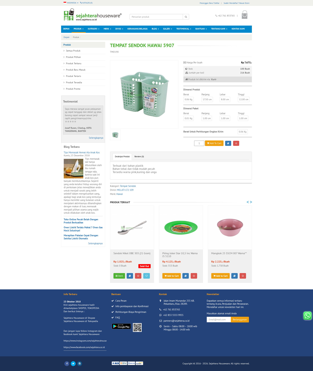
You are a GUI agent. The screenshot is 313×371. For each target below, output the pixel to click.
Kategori (93, 28)
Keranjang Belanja (137, 28)
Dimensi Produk (191, 89)
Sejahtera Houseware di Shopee (79, 317)
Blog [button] (154, 28)
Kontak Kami (238, 28)
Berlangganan (240, 319)
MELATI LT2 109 (125, 189)
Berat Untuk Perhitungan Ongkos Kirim (203, 131)
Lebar (222, 94)
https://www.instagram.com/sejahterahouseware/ (88, 340)
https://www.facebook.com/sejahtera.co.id (84, 347)
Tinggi (241, 94)
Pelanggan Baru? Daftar (209, 3)
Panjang (205, 94)
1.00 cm (207, 118)
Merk (107, 28)
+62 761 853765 (171, 309)
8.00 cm (225, 99)
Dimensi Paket (190, 108)
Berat (186, 94)
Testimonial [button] (183, 28)
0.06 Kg (188, 99)
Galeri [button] (167, 28)
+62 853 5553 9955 (173, 315)
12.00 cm (243, 99)
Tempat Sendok (128, 186)
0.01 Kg (188, 118)
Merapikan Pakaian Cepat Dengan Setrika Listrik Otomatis (81, 237)
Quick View (132, 244)
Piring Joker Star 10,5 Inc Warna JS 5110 (180, 255)
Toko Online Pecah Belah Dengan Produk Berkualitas (81, 221)
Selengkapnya (96, 137)
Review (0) (139, 156)
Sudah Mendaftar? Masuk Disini (236, 3)
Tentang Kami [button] (218, 28)
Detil (120, 275)
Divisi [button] (118, 28)
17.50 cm (207, 99)
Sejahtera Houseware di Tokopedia (81, 321)
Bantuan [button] (200, 28)
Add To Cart (215, 143)
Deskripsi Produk (122, 156)
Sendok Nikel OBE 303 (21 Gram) (131, 253)
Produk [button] (78, 28)
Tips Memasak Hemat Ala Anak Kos (82, 152)
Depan (66, 28)
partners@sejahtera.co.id (176, 320)
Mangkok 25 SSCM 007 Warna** (229, 253)
